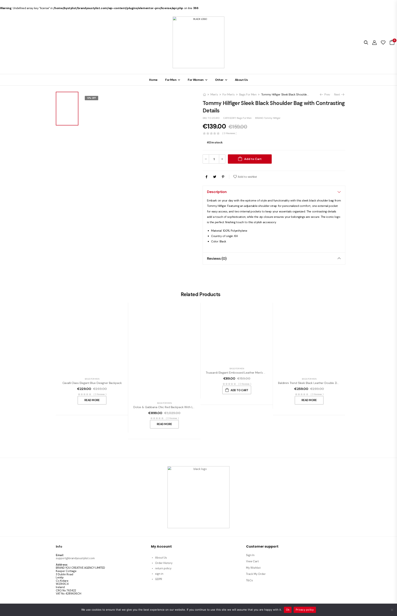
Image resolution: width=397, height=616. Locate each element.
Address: (62, 564)
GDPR (158, 579)
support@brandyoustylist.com (75, 558)
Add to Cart (253, 159)
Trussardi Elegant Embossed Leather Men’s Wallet (239, 372)
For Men (171, 80)
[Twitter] (214, 176)
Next (338, 94)
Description (216, 191)
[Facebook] (206, 176)
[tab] (274, 192)
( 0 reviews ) (229, 133)
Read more (91, 400)
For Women (196, 80)
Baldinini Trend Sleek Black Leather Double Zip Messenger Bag (319, 383)
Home (153, 80)
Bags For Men (248, 94)
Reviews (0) (216, 258)
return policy (163, 568)
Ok (288, 609)
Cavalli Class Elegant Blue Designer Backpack (92, 383)
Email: (60, 555)
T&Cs (249, 580)
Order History (163, 563)
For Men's (228, 94)
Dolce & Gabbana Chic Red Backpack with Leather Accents (173, 407)
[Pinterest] (223, 176)
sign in (159, 573)
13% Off (91, 98)
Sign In (250, 555)
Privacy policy (305, 609)
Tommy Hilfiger (272, 118)
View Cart (252, 561)
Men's (214, 94)
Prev (326, 94)
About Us (241, 80)
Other (219, 80)
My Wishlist (253, 568)
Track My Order (256, 574)
